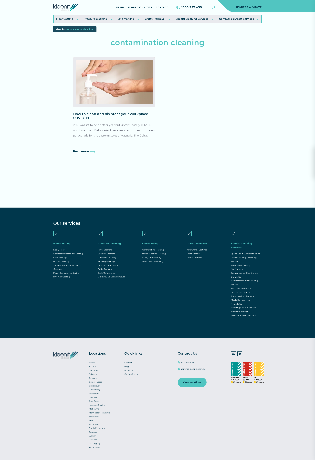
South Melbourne (97, 428)
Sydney (92, 436)
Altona (92, 362)
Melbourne (94, 409)
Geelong (93, 397)
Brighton (93, 370)
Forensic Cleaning (239, 311)
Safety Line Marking (151, 257)
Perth (91, 420)
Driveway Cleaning (107, 257)
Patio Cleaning (105, 269)
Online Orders (131, 374)
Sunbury (93, 432)
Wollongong (95, 443)
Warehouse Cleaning (241, 265)
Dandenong (94, 389)
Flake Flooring (60, 257)
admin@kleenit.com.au (192, 369)
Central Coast (95, 382)
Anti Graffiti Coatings (197, 250)
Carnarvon (94, 378)
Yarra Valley (94, 447)
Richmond (94, 424)
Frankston (94, 393)
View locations (192, 382)
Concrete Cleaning (106, 253)
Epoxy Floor (58, 250)
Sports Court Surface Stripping (245, 253)
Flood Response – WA (241, 288)
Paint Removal (194, 253)
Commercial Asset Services (236, 18)
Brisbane (93, 374)
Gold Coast (94, 401)
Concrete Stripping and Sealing (68, 253)
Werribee (93, 439)
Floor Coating (64, 18)
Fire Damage (237, 269)
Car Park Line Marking (153, 250)
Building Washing (106, 261)
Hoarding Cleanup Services (243, 307)
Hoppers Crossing (97, 405)
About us (128, 370)
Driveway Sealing (61, 276)
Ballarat (92, 366)
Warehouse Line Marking (154, 253)
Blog (126, 366)
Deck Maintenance (106, 273)
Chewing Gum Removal (242, 296)
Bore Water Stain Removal (243, 315)
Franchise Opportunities (134, 7)
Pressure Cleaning (95, 18)
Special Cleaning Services (192, 18)
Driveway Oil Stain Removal (111, 276)
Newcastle (93, 416)
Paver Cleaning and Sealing (66, 273)
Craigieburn (94, 386)
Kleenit (60, 29)
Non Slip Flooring (61, 261)
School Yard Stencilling (152, 261)
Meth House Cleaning (241, 292)
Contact (162, 7)
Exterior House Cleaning (109, 265)
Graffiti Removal (155, 18)
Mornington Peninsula (99, 412)
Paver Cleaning (105, 250)
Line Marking (126, 18)
